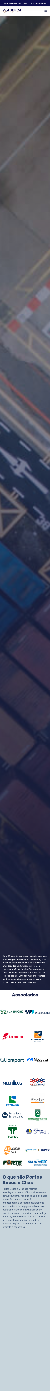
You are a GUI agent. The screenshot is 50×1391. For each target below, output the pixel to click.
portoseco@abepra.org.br (15, 3)
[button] (46, 11)
